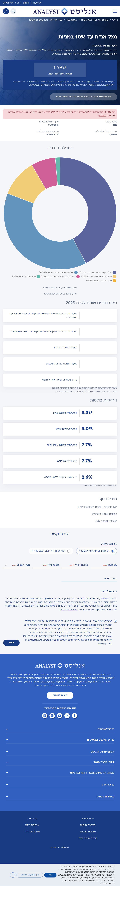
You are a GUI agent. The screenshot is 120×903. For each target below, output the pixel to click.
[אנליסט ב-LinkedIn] (67, 716)
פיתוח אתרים (56, 847)
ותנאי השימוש (36, 602)
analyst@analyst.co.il (39, 640)
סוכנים (26, 3)
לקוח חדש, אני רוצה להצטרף (94, 551)
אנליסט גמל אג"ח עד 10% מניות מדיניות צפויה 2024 (83, 97)
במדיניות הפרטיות (53, 602)
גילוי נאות (32, 819)
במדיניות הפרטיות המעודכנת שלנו (78, 881)
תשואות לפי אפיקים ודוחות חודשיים (97, 507)
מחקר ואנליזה (32, 832)
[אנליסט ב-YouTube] (60, 716)
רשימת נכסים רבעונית (104, 514)
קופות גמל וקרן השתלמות (94, 20)
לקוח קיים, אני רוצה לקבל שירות (49, 551)
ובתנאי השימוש (107, 883)
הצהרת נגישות (87, 825)
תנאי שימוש (88, 819)
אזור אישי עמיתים (11, 3)
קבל (50, 875)
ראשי (115, 20)
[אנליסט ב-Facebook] (75, 716)
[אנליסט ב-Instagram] (52, 716)
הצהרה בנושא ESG (106, 521)
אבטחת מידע (32, 825)
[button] (60, 729)
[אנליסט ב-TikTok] (45, 716)
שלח (11, 643)
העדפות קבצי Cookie (30, 875)
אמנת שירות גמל (88, 838)
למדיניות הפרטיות (98, 872)
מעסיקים (37, 3)
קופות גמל (71, 20)
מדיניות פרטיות (88, 832)
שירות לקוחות (60, 695)
